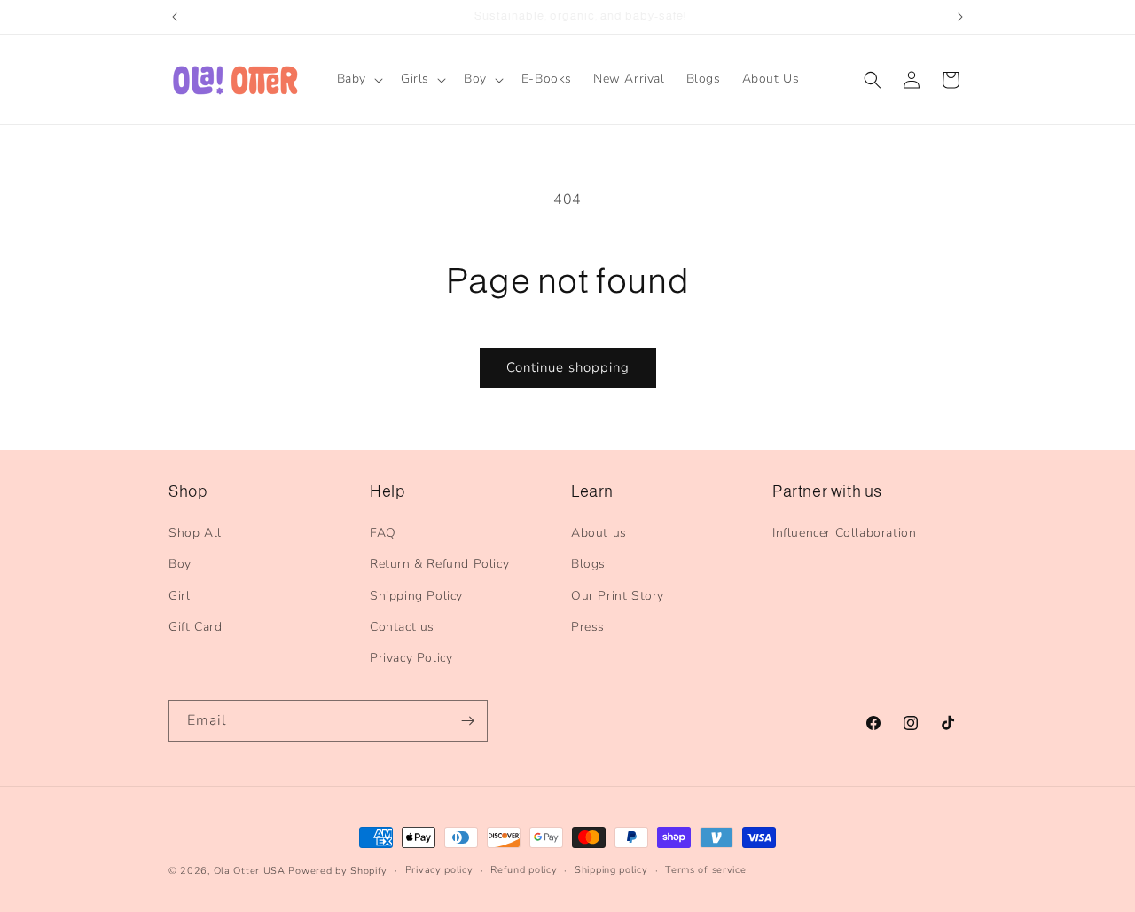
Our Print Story (617, 595)
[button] (358, 79)
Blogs (588, 563)
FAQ (383, 532)
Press (588, 626)
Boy (180, 563)
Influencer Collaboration (844, 532)
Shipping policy (611, 870)
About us (599, 532)
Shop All (195, 532)
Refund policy (523, 870)
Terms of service (705, 870)
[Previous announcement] (174, 17)
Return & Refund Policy (439, 563)
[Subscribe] (467, 721)
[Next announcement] (960, 17)
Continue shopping (568, 367)
